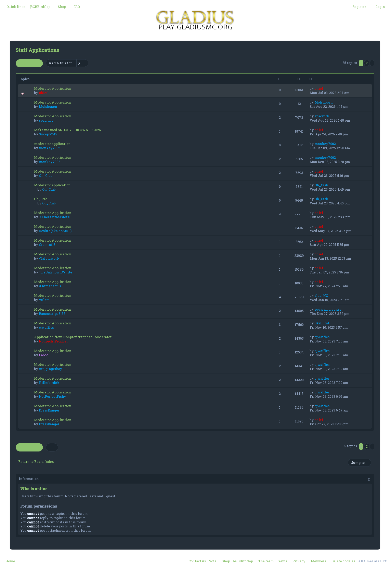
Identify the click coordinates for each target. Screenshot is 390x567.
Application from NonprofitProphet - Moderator (73, 337)
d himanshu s (50, 286)
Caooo (43, 355)
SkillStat (322, 323)
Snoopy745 (48, 134)
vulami (45, 300)
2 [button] (367, 63)
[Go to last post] (325, 88)
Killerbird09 (49, 382)
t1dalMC (321, 295)
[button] (372, 63)
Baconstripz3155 (52, 313)
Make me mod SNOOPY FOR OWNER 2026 (67, 130)
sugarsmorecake (328, 309)
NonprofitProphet (53, 341)
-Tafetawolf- (49, 258)
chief (43, 93)
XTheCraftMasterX (54, 217)
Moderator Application (52, 88)
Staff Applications (37, 50)
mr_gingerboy (50, 369)
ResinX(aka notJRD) (55, 231)
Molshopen (48, 106)
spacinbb (46, 120)
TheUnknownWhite (55, 272)
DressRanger (49, 410)
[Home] (195, 20)
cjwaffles (46, 327)
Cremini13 (47, 244)
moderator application (52, 143)
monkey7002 (49, 148)
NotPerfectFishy (52, 396)
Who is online (33, 488)
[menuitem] (40, 6)
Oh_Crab (45, 175)
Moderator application (52, 185)
